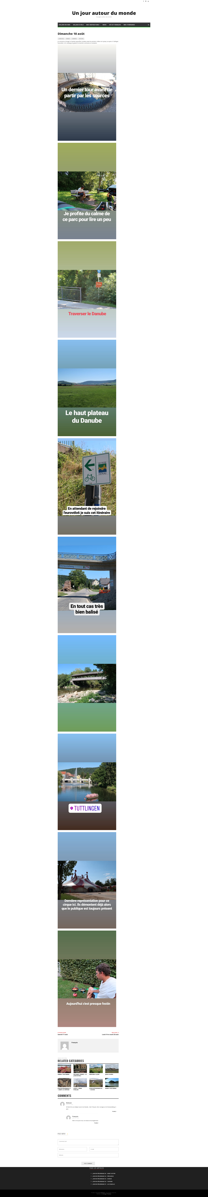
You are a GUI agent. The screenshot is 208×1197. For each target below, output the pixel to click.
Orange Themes (107, 1193)
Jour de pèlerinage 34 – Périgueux (103, 1176)
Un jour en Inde (64, 24)
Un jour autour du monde (104, 13)
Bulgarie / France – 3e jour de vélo (80, 1075)
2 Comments (74, 38)
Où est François (115, 24)
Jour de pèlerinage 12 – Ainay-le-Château (64, 1089)
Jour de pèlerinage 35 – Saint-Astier (104, 1173)
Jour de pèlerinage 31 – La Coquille (104, 1184)
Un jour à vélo (78, 24)
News (105, 24)
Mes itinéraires (129, 24)
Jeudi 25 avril (109, 1074)
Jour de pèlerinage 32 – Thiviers (103, 1181)
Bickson (69, 1103)
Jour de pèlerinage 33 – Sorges (102, 1178)
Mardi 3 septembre (110, 1088)
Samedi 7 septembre (63, 1074)
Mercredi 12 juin (94, 1074)
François (75, 1042)
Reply (114, 1111)
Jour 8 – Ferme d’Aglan (78, 1089)
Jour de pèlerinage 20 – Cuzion (95, 1089)
